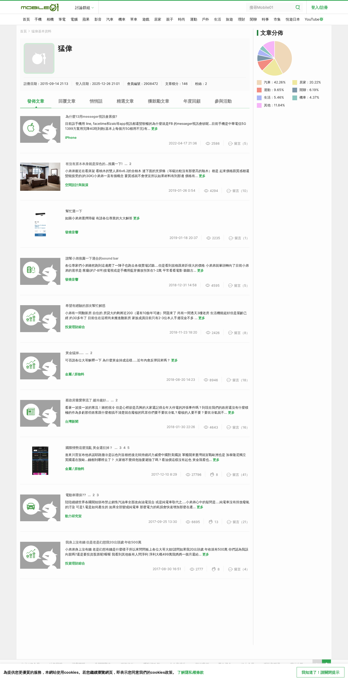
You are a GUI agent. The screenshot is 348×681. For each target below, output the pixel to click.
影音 (98, 19)
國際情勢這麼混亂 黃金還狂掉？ (89, 448)
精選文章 (125, 101)
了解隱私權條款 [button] (190, 672)
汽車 (109, 19)
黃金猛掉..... (75, 353)
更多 (154, 128)
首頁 (26, 19)
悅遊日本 (293, 19)
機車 (121, 19)
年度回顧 (192, 101)
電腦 (74, 19)
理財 (241, 19)
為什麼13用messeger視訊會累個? (91, 116)
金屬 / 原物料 (74, 374)
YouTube (312, 19)
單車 (133, 19)
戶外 (205, 19)
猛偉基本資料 (41, 31)
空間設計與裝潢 (76, 185)
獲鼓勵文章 (158, 101)
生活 (217, 19)
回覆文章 (67, 101)
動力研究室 (73, 516)
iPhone (70, 137)
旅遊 (229, 19)
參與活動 (223, 101)
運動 (193, 19)
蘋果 (85, 19)
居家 (157, 19)
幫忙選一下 (74, 211)
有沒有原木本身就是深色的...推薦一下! (94, 164)
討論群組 (82, 7)
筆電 (62, 19)
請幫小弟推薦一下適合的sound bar (92, 258)
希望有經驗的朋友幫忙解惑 (85, 306)
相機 (50, 19)
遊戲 (145, 19)
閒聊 (253, 19)
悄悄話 (96, 101)
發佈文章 (35, 101)
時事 (265, 19)
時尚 (181, 19)
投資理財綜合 (75, 327)
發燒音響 (71, 232)
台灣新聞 (71, 421)
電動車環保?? (76, 495)
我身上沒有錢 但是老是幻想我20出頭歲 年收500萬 (103, 542)
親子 (169, 19)
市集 (277, 19)
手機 (38, 19)
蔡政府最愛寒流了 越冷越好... (87, 400)
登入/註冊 (319, 7)
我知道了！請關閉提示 (320, 672)
